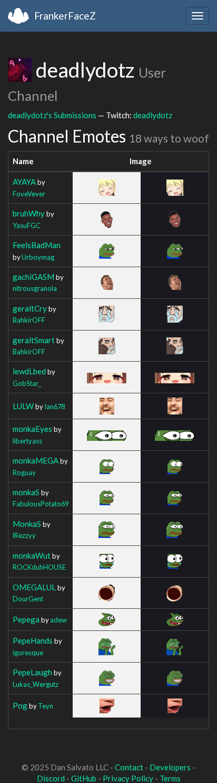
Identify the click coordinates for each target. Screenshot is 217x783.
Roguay (24, 472)
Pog (20, 705)
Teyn (45, 706)
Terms (170, 778)
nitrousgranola (35, 288)
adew (58, 620)
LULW (23, 406)
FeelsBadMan (37, 245)
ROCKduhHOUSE (39, 567)
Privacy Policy (128, 778)
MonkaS (27, 524)
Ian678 (54, 406)
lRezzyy (24, 535)
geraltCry (30, 308)
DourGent (28, 599)
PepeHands (33, 640)
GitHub (83, 778)
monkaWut (32, 555)
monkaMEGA (35, 460)
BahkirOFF (29, 320)
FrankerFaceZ (65, 16)
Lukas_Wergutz (35, 684)
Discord (51, 778)
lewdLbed (29, 371)
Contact (129, 767)
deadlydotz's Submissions (52, 115)
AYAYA (24, 181)
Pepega (26, 619)
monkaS (26, 492)
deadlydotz (152, 115)
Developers (170, 767)
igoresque (28, 652)
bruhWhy (29, 213)
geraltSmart (34, 340)
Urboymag (38, 257)
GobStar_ (27, 383)
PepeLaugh (32, 672)
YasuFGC (27, 225)
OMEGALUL (34, 587)
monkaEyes (32, 428)
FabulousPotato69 (40, 503)
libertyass (27, 441)
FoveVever (29, 194)
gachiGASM (33, 276)
